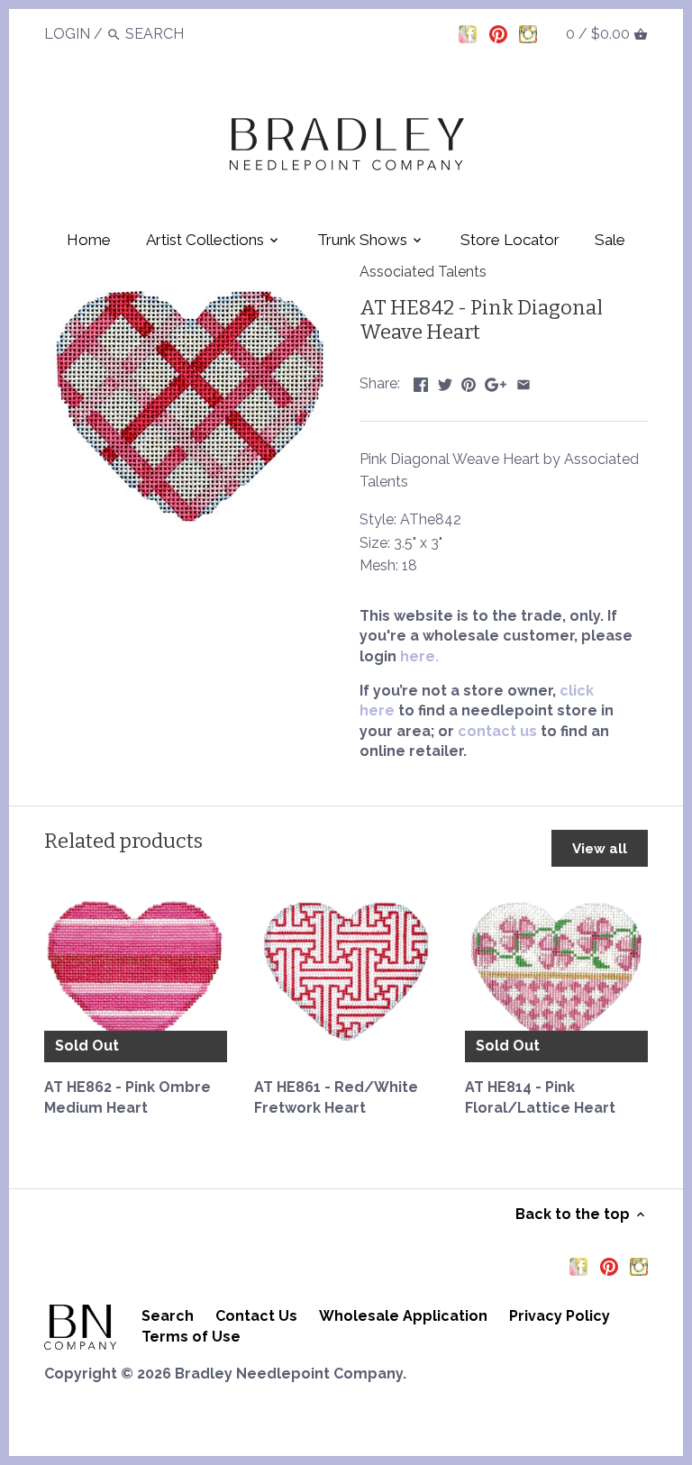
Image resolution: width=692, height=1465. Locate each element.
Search (167, 1315)
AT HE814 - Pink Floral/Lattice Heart (540, 1096)
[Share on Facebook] (421, 381)
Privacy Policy (559, 1315)
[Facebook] (468, 33)
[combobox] (174, 33)
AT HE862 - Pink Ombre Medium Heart (127, 1096)
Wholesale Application (403, 1315)
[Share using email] (523, 381)
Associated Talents (423, 271)
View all (599, 849)
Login (67, 33)
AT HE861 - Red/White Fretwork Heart (336, 1096)
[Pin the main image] (468, 381)
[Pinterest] (498, 33)
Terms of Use (191, 1336)
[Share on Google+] (495, 381)
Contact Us (256, 1315)
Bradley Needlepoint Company (289, 1373)
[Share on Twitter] (445, 381)
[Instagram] (528, 33)
